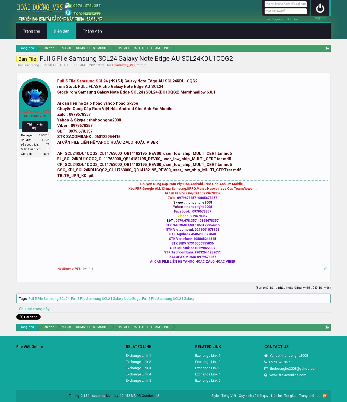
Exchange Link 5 (138, 380)
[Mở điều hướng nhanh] (327, 48)
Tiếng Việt (228, 396)
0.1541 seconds (93, 396)
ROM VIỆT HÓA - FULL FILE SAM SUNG (67, 65)
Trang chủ (31, 31)
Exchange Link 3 (138, 368)
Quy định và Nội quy (253, 396)
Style (215, 396)
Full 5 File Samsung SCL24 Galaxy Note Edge (105, 299)
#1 (325, 269)
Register (320, 18)
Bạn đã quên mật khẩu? (281, 19)
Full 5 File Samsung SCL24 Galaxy (168, 299)
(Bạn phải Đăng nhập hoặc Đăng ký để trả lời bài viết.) (293, 288)
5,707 (45, 140)
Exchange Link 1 (138, 355)
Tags (23, 299)
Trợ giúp (290, 396)
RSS (325, 396)
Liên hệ (276, 396)
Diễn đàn (61, 31)
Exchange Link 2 (138, 362)
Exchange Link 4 (138, 374)
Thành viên (92, 31)
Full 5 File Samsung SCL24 (82, 81)
